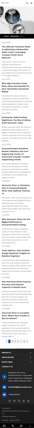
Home (6, 36)
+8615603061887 (14, 394)
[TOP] (29, 425)
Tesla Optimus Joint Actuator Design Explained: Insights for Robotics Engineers (16, 253)
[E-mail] (4, 425)
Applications (8, 357)
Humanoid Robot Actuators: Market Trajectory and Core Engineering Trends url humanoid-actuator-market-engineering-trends (16, 154)
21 (24, 341)
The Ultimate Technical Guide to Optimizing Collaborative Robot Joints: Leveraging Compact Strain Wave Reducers (16, 52)
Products (6, 352)
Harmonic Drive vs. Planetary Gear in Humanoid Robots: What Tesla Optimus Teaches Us (16, 189)
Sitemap (5, 420)
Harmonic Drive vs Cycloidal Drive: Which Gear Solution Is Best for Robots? (16, 316)
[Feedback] (21, 425)
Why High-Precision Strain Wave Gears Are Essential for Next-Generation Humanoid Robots (15, 87)
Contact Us (7, 366)
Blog (22, 36)
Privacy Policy (15, 420)
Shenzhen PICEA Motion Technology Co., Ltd (16, 412)
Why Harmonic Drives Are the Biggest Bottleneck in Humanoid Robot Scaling (16, 222)
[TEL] (13, 425)
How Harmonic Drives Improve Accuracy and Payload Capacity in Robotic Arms (16, 285)
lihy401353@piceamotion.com (20, 387)
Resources (14, 36)
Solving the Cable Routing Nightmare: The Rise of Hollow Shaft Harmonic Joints (16, 120)
